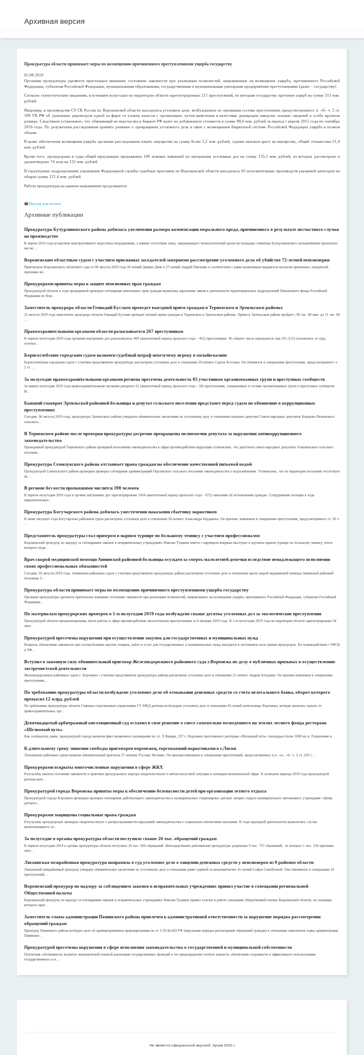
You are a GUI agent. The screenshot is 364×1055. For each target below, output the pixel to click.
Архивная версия (54, 21)
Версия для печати (45, 203)
